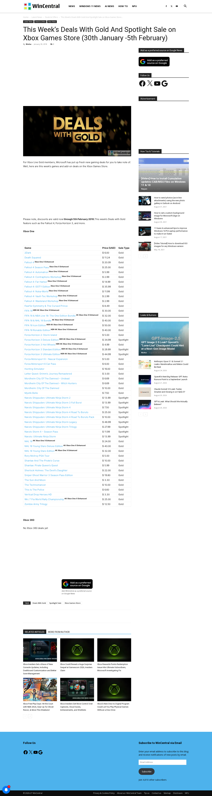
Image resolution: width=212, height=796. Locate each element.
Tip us (146, 793)
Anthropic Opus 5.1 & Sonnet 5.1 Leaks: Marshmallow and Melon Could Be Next (171, 364)
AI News (109, 6)
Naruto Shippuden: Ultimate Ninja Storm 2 (47, 397)
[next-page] (30, 716)
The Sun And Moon (35, 480)
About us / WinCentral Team (129, 793)
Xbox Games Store (73, 603)
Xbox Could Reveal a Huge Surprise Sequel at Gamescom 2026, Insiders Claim (76, 667)
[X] (171, 6)
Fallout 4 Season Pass (37, 267)
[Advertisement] (77, 71)
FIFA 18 (28, 310)
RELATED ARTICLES (34, 632)
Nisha (28, 44)
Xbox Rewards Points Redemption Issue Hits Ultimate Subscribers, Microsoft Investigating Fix (112, 667)
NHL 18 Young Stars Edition (39, 450)
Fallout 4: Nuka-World (36, 291)
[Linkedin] (73, 97)
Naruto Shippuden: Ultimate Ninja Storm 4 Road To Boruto (56, 412)
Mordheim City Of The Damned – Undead (47, 378)
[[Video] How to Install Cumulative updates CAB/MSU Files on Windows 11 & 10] (164, 175)
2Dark (28, 252)
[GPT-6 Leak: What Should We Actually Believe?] (145, 404)
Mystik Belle (31, 392)
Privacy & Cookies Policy (104, 793)
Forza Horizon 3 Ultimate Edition (42, 354)
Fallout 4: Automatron (36, 272)
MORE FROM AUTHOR (59, 632)
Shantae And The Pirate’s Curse (42, 460)
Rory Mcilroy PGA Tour (37, 455)
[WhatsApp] (66, 97)
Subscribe (146, 771)
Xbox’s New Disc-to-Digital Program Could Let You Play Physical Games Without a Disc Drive (113, 707)
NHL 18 (28, 441)
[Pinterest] (59, 97)
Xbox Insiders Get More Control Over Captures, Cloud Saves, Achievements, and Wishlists (76, 707)
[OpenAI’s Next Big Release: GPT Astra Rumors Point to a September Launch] (145, 379)
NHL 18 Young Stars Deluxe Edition (44, 446)
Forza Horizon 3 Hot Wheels (40, 344)
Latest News (37, 17)
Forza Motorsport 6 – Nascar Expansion (46, 359)
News (72, 6)
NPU (134, 6)
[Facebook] (166, 6)
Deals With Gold (39, 603)
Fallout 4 (29, 262)
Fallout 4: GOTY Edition (37, 286)
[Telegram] (88, 97)
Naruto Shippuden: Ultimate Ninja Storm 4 (48, 407)
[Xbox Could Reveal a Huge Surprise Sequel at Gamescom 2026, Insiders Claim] (77, 650)
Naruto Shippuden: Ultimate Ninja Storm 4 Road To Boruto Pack (59, 417)
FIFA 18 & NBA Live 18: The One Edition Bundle (50, 315)
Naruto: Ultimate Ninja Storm (40, 436)
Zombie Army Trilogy (36, 504)
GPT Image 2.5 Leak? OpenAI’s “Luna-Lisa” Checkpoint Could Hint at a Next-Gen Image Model (162, 345)
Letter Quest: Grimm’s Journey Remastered (48, 373)
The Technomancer (35, 484)
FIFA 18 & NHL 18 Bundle (38, 320)
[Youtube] (176, 6)
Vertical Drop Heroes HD (38, 494)
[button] (185, 6)
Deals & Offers (51, 17)
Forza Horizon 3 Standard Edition (43, 349)
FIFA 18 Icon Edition (35, 325)
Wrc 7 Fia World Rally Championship (44, 499)
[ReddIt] (81, 97)
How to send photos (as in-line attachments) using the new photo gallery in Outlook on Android (169, 200)
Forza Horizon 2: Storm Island (41, 334)
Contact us (156, 793)
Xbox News (52, 22)
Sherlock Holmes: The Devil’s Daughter (46, 470)
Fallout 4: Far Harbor (36, 281)
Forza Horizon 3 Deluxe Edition (42, 339)
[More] (95, 97)
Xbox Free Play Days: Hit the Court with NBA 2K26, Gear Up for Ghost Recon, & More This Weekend (38, 707)
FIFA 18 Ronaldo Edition (37, 330)
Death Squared (33, 257)
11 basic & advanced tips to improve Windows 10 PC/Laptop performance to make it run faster (170, 231)
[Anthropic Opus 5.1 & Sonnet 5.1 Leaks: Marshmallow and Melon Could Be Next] (145, 364)
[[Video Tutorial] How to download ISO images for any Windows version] (145, 246)
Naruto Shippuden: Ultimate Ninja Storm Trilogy (51, 426)
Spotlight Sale (55, 603)
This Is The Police (34, 489)
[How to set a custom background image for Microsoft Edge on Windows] (145, 216)
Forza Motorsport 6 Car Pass (40, 363)
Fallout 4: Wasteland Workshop (41, 301)
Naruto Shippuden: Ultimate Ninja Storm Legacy (51, 422)
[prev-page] (25, 716)
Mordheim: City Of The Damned (42, 388)
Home (26, 17)
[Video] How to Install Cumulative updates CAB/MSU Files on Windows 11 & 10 (163, 182)
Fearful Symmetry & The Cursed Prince (46, 305)
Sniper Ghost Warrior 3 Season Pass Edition (49, 475)
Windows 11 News (90, 6)
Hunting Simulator (34, 368)
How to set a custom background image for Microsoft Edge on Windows (169, 216)
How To (123, 6)
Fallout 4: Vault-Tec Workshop (41, 296)
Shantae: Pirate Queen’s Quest (41, 465)
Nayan (144, 189)
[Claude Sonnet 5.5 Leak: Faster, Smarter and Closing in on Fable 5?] (145, 392)
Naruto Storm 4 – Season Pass (41, 431)
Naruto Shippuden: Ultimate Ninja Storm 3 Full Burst (53, 402)
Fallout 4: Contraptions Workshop (43, 276)
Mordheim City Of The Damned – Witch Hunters (51, 383)
